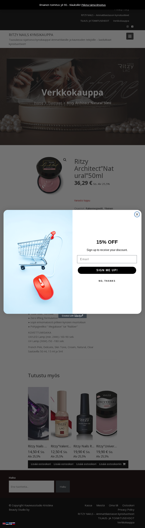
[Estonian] (7, 523)
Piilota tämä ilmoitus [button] (93, 5)
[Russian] (13, 523)
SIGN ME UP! (107, 270)
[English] (4, 523)
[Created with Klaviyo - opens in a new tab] (72, 316)
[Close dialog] (137, 214)
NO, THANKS (107, 281)
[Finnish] (10, 523)
